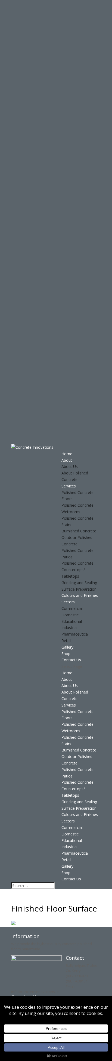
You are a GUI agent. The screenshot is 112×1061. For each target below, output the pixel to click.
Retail (66, 640)
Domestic (70, 614)
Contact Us (71, 659)
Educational (71, 621)
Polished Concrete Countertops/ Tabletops (77, 570)
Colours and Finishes (79, 595)
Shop (65, 653)
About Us (69, 466)
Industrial (69, 627)
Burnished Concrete (78, 530)
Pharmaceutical (75, 634)
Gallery (67, 647)
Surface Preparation (79, 589)
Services (68, 486)
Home (66, 453)
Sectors (68, 601)
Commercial (72, 608)
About (66, 460)
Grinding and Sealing (79, 582)
